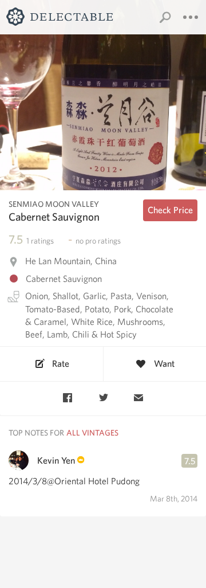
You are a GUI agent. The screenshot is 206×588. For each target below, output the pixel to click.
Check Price (170, 210)
